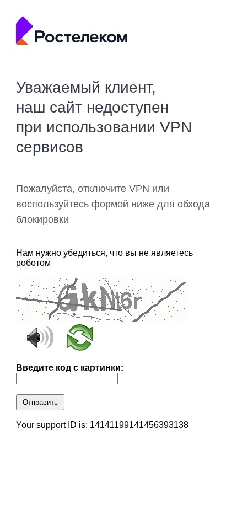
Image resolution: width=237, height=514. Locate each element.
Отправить (40, 402)
